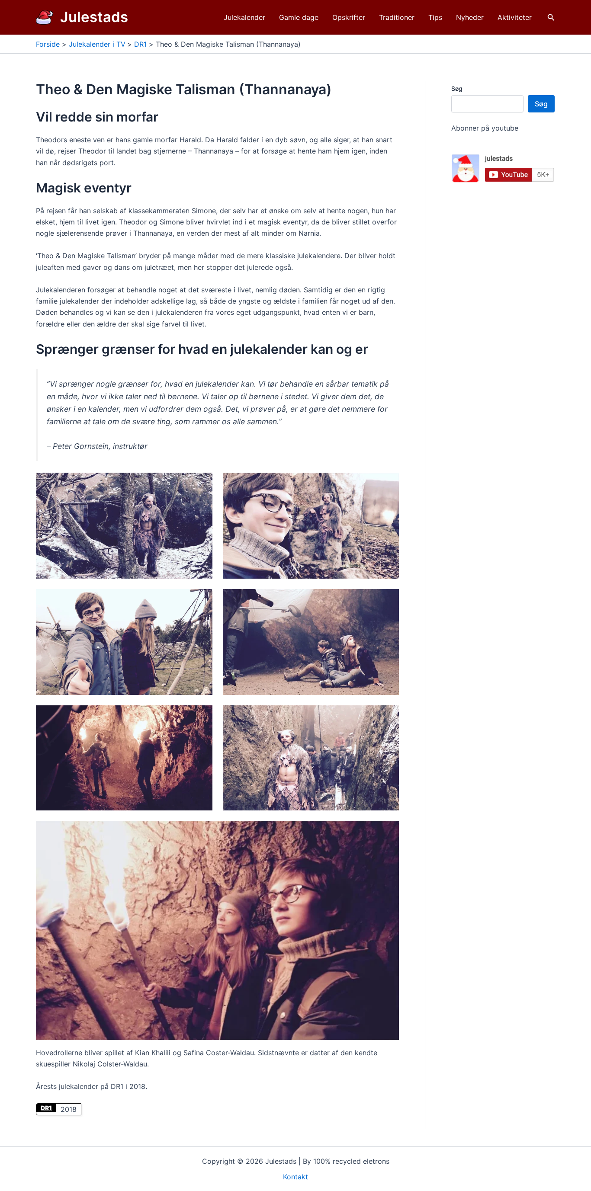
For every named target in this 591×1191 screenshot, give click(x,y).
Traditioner (396, 17)
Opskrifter (348, 17)
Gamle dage (298, 17)
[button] (551, 17)
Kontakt (295, 1176)
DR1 (46, 1107)
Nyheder (470, 17)
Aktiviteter (515, 17)
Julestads (94, 17)
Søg (457, 88)
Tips (435, 17)
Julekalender (244, 17)
